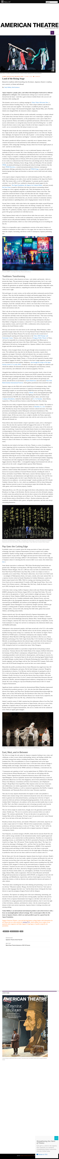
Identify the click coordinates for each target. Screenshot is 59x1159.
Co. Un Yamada (37, 399)
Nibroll (31, 392)
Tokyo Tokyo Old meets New (40, 102)
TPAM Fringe (35, 169)
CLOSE (56, 1138)
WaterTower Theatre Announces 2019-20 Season (18, 944)
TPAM (4, 165)
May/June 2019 (10, 76)
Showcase (6, 931)
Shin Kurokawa (16, 87)
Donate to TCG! (42, 1154)
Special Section (14, 931)
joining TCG (26, 922)
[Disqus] (28, 970)
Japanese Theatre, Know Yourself (14, 938)
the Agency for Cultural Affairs (33, 185)
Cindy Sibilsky (7, 87)
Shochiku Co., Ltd (39, 406)
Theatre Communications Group (27, 1155)
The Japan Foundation (18, 185)
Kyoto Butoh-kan (31, 380)
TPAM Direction (10, 167)
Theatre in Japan (18, 76)
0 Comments (37, 76)
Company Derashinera (8, 399)
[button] (2, 2)
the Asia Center (6, 187)
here (3, 562)
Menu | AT (7, 2)
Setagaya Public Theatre (39, 338)
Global (4, 76)
